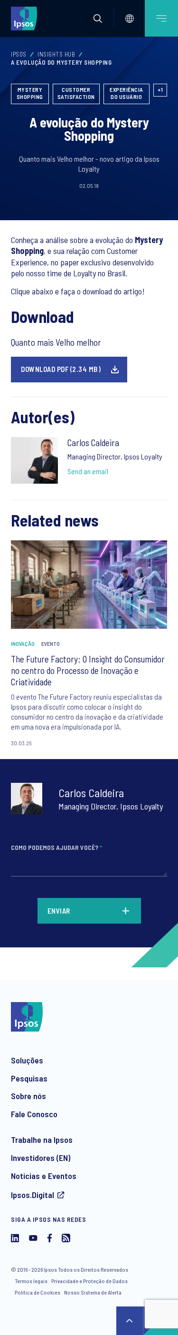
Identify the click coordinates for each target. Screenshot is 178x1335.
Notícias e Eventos (43, 1175)
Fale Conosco (34, 1114)
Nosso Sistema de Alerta (93, 1292)
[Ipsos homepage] (26, 18)
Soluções (27, 1060)
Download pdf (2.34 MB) (61, 369)
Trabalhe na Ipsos (42, 1139)
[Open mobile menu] (161, 18)
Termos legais (31, 1280)
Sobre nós (28, 1096)
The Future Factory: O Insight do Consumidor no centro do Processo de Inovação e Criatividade (88, 670)
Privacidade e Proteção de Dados (89, 1280)
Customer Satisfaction (76, 93)
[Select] (129, 18)
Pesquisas (29, 1078)
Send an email (87, 471)
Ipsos (19, 54)
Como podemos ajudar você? (56, 847)
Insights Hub (56, 54)
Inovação (23, 643)
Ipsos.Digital (32, 1194)
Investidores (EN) (40, 1157)
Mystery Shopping (30, 93)
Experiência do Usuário (126, 93)
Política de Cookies (37, 1292)
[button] (97, 18)
